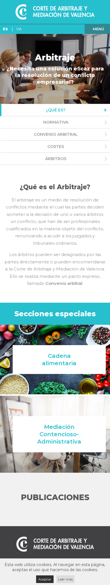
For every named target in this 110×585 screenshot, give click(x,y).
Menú (98, 29)
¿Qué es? (55, 110)
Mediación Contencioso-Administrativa (59, 434)
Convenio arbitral (56, 134)
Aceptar (44, 579)
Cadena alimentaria (59, 359)
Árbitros (55, 158)
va (18, 29)
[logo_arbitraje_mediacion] (55, 12)
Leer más (65, 579)
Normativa (55, 122)
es (5, 29)
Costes (55, 146)
